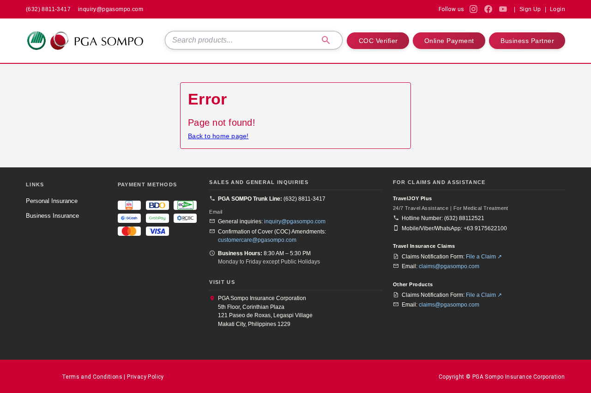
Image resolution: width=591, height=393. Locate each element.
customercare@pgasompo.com (257, 240)
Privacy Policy (145, 377)
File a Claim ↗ (484, 256)
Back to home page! (218, 136)
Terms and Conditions (92, 377)
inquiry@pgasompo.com (295, 221)
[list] (66, 208)
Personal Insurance (52, 200)
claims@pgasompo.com (449, 266)
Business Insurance (52, 215)
